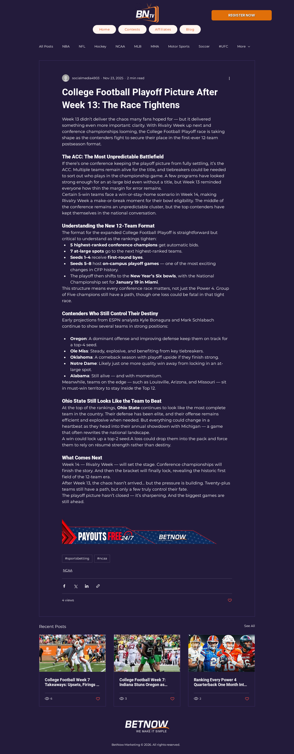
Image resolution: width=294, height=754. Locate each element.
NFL (82, 46)
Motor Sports (178, 46)
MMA (155, 46)
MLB (137, 46)
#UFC (223, 46)
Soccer (204, 46)
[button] (132, 29)
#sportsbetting (77, 558)
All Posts (46, 46)
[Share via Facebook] (64, 586)
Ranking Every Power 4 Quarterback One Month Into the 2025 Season (220, 682)
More (241, 46)
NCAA (120, 46)
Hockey (100, 46)
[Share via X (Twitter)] (75, 586)
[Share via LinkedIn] (87, 586)
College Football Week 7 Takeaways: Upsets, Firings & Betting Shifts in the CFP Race (72, 682)
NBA (66, 46)
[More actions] (229, 78)
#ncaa (102, 558)
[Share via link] (98, 586)
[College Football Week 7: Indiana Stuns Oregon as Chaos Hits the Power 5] (147, 653)
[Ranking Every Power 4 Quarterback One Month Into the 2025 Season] (221, 653)
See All (249, 626)
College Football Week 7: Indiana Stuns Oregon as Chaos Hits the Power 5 (142, 682)
